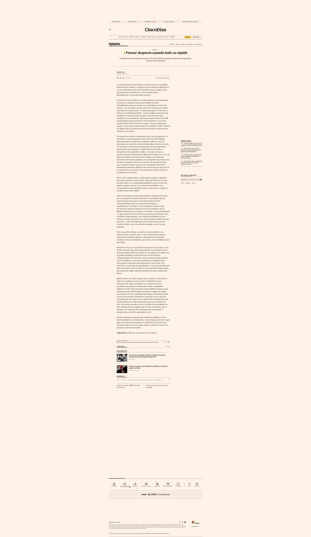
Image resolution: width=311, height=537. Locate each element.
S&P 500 (130, 21)
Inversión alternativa (132, 379)
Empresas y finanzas (123, 37)
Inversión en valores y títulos (145, 379)
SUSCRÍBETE (187, 37)
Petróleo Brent (148, 21)
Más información (121, 387)
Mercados (131, 37)
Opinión (166, 37)
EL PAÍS (171, 36)
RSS (156, 533)
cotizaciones (178, 486)
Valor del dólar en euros (188, 21)
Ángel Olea (121, 72)
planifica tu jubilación (146, 486)
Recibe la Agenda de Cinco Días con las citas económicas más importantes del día (138, 342)
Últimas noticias (159, 37)
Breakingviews (189, 44)
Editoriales (172, 44)
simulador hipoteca (124, 486)
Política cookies (121, 533)
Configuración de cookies (130, 533)
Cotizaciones (143, 37)
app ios (189, 486)
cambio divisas (157, 486)
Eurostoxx (187, 183)
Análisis (178, 44)
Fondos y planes (151, 37)
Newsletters (159, 533)
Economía (137, 37)
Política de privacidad (140, 533)
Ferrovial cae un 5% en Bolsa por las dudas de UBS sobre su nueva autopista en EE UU (191, 162)
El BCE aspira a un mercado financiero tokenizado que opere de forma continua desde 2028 (191, 150)
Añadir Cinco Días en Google (163, 78)
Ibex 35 (114, 21)
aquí (151, 387)
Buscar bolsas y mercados (188, 175)
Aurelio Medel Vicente (134, 370)
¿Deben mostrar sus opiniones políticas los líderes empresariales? (148, 367)
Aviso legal (115, 533)
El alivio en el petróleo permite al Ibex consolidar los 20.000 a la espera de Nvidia (191, 156)
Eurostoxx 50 (167, 21)
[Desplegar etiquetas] (169, 380)
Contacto (111, 533)
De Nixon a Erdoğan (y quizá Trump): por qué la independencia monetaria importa (147, 356)
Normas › (168, 346)
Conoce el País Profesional (155, 494)
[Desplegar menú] (110, 29)
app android (197, 486)
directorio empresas (167, 486)
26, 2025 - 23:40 (122, 73)
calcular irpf (114, 486)
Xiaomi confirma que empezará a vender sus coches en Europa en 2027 (191, 144)
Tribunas (183, 44)
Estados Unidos (157, 379)
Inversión (124, 379)
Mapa (153, 533)
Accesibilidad (149, 533)
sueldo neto (135, 486)
